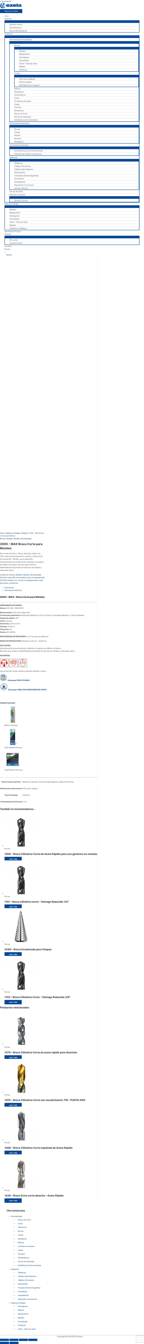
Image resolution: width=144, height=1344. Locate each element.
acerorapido (21, 577)
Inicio (6, 16)
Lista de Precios (16, 243)
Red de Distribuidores (18, 31)
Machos (18, 89)
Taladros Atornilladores (24, 169)
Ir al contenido (5, 1)
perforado (4, 583)
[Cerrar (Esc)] (32, 1340)
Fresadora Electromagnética (29, 1288)
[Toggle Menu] (72, 21)
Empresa (7, 19)
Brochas (18, 138)
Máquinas (13, 157)
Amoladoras (19, 179)
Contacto (8, 246)
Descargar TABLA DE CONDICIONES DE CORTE (27, 690)
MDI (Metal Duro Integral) (29, 85)
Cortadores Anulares (23, 101)
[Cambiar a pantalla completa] (13, 1340)
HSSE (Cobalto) (25, 82)
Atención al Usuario (17, 195)
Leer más (13, 859)
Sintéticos (23, 70)
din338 (3, 580)
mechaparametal (30, 580)
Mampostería (24, 54)
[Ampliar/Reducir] (4, 1340)
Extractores (19, 110)
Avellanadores (20, 95)
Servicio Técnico (21, 188)
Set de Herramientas (23, 117)
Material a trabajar (11, 204)
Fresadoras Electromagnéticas (27, 176)
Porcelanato (24, 60)
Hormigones (24, 57)
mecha (20, 580)
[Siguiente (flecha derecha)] (13, 1343)
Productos (8, 34)
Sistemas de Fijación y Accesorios (28, 154)
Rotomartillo (23, 1284)
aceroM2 (11, 577)
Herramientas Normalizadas (21, 40)
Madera (22, 67)
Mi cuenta (13, 240)
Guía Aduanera (15, 28)
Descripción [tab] (9, 588)
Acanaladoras (20, 182)
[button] (8, 255)
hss (15, 580)
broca (29, 577)
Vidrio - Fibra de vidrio (27, 1329)
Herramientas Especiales (19, 123)
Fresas (17, 73)
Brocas (17, 45)
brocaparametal (38, 577)
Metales (22, 51)
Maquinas (15, 1269)
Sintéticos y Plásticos (18, 228)
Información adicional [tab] (12, 590)
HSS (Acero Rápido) (27, 79)
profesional (13, 583)
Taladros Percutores (23, 166)
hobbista (10, 580)
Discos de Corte (21, 114)
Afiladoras (18, 163)
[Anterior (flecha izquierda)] (4, 1343)
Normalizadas (26, 539)
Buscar (7, 249)
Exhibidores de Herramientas (26, 120)
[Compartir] (23, 1340)
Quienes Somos (16, 24)
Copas (17, 104)
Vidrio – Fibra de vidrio (28, 64)
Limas (17, 98)
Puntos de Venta (16, 191)
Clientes (7, 234)
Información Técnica (12, 231)
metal (40, 580)
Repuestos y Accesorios (24, 185)
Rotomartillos (20, 172)
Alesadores (19, 92)
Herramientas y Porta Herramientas (29, 151)
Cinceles (18, 107)
